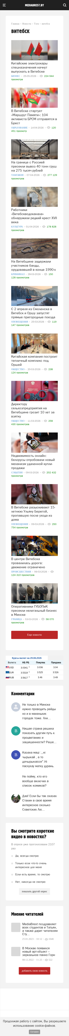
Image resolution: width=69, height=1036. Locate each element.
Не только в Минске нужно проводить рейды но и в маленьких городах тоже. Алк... (39, 711)
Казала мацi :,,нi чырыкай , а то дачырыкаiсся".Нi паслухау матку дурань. (38, 759)
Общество (18, 369)
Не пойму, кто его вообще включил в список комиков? (35, 781)
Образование (19, 127)
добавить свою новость (34, 970)
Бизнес (16, 76)
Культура (17, 226)
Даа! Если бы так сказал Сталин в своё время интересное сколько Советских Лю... (39, 802)
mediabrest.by (34, 5)
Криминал (18, 274)
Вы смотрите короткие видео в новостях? (32, 834)
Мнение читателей (27, 914)
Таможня (17, 175)
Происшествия (21, 571)
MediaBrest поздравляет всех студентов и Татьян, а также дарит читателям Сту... (40, 929)
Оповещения (20, 321)
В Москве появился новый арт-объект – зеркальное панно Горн (38, 951)
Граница (16, 619)
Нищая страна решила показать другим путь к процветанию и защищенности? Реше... (39, 735)
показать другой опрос (34, 891)
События (17, 472)
